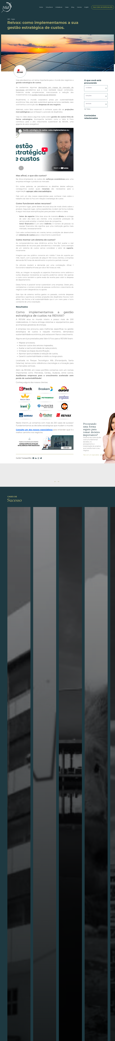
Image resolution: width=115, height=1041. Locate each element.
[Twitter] (41, 458)
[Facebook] (33, 458)
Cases (66, 7)
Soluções (48, 7)
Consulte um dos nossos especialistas (34, 430)
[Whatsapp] (38, 458)
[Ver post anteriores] (55, 481)
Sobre (41, 7)
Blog (72, 7)
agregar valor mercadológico (38, 191)
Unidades (58, 7)
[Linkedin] (36, 458)
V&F (8, 19)
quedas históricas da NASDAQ (44, 95)
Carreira (79, 7)
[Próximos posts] (58, 481)
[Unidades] (96, 88)
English (86, 7)
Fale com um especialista (102, 7)
